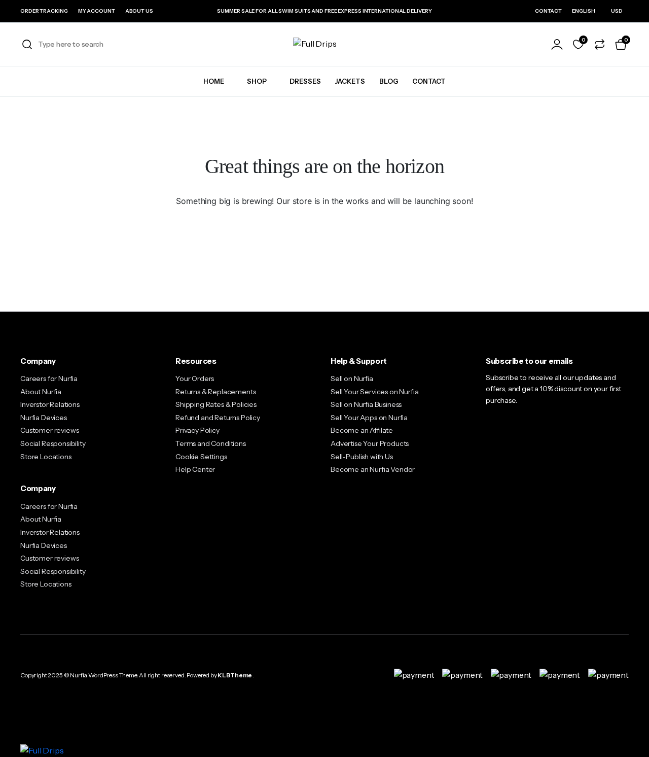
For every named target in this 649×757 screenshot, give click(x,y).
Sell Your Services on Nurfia (375, 391)
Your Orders (194, 378)
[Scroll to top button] (626, 734)
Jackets (350, 81)
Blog (388, 81)
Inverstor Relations (50, 404)
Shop (257, 81)
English (583, 11)
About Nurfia (40, 391)
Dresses (305, 81)
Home (213, 81)
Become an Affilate (362, 430)
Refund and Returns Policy (217, 417)
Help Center (195, 469)
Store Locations (45, 456)
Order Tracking (44, 11)
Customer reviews (49, 430)
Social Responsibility (53, 443)
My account (96, 11)
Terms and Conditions (210, 443)
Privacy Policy (197, 430)
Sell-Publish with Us (362, 456)
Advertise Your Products (370, 443)
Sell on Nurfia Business (366, 404)
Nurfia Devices (43, 417)
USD (617, 11)
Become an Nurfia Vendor (373, 469)
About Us (139, 11)
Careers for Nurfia (49, 378)
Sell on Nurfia (352, 378)
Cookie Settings (201, 456)
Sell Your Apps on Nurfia (369, 417)
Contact (548, 11)
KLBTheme (235, 675)
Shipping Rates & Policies (216, 404)
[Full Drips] (324, 44)
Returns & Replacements (215, 391)
